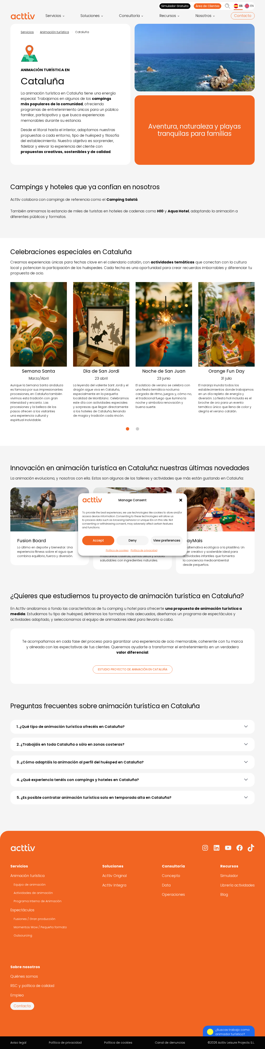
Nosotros (203, 15)
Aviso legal (18, 1043)
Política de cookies (117, 550)
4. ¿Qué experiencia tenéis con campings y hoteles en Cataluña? (78, 779)
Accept (98, 540)
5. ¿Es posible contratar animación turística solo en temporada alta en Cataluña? (94, 797)
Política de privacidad (144, 550)
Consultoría (129, 15)
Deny (133, 540)
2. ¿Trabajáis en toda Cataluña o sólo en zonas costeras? (70, 744)
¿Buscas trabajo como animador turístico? (232, 1032)
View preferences (166, 540)
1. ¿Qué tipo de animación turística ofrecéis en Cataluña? (71, 726)
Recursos (167, 15)
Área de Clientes (207, 6)
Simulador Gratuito (175, 6)
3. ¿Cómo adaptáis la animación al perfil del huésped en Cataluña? (80, 762)
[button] (181, 500)
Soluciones (90, 15)
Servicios (53, 15)
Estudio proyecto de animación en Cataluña (132, 669)
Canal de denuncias (170, 1043)
